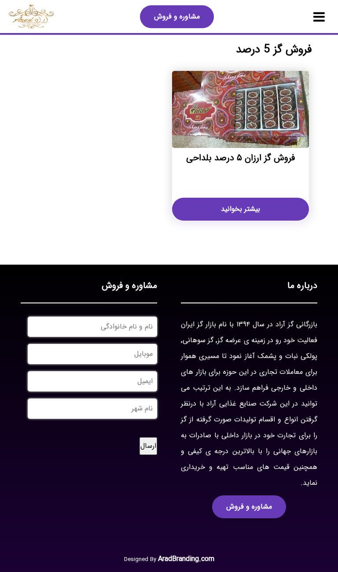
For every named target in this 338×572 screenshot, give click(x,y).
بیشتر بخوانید (240, 208)
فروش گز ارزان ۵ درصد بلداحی (240, 158)
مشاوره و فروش (177, 16)
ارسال (148, 445)
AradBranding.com (186, 559)
